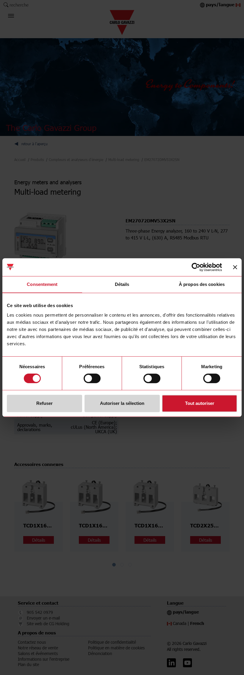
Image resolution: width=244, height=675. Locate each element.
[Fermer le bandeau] (235, 267)
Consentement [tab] (42, 284)
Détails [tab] (122, 284)
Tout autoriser (199, 403)
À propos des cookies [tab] (202, 284)
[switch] (92, 378)
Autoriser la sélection (122, 403)
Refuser (44, 403)
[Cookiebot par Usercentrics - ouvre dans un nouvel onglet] (196, 267)
